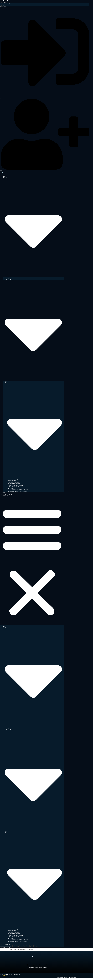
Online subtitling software (14, 483)
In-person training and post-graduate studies (18, 489)
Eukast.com (4, 975)
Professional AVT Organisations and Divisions (18, 479)
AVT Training (11, 488)
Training (4, 492)
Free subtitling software (13, 482)
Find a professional (7, 494)
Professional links (12, 480)
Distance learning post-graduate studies (17, 491)
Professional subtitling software (15, 485)
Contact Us (5, 2)
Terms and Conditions (7, 0)
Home (4, 176)
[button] (32, 561)
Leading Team (8, 278)
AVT (6, 381)
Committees (8, 279)
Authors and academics (13, 486)
